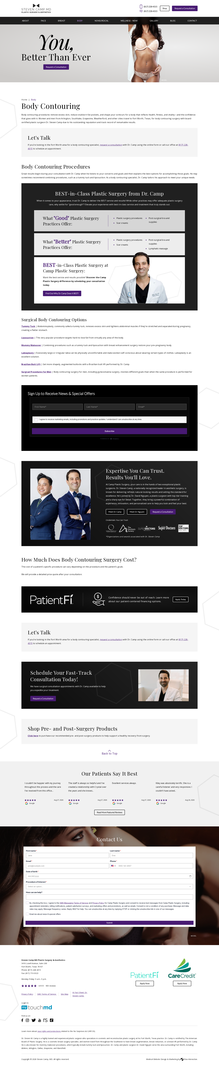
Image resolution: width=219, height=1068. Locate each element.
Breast (61, 20)
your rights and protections (49, 1031)
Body (80, 20)
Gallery (154, 20)
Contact (192, 20)
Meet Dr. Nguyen (137, 512)
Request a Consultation (185, 8)
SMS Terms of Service (47, 994)
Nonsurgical (101, 20)
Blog (172, 20)
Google (32, 803)
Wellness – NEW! (129, 20)
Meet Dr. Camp (115, 512)
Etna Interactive (190, 1059)
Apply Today (180, 599)
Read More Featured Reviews (109, 812)
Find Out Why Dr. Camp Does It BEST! (62, 293)
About (25, 20)
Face (43, 20)
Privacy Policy (27, 994)
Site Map (64, 994)
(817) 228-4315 (150, 11)
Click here (33, 735)
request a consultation (111, 144)
